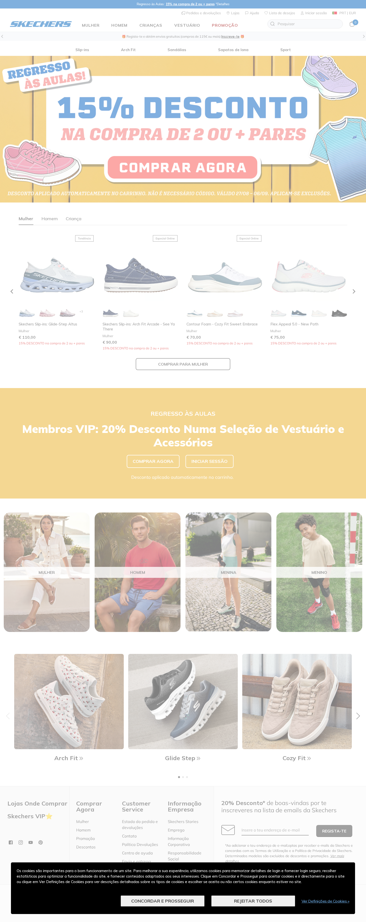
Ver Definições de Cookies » (326, 901)
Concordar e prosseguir (162, 901)
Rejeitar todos (253, 901)
